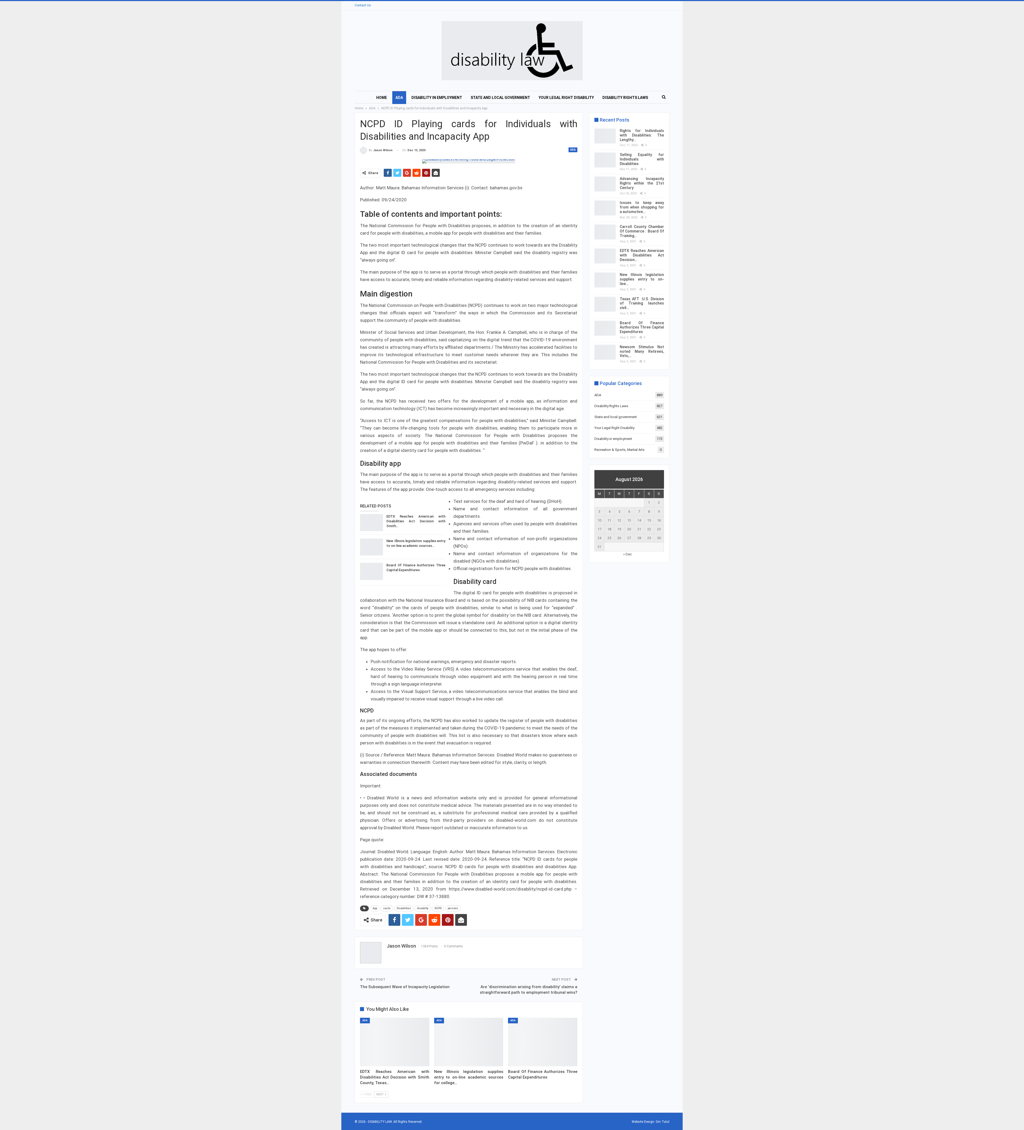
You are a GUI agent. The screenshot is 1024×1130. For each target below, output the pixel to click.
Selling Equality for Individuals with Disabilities (642, 159)
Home (381, 97)
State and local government (500, 97)
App (375, 908)
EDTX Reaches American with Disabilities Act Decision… (642, 255)
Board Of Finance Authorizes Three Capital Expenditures (642, 327)
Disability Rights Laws (625, 97)
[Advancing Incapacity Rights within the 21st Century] (605, 184)
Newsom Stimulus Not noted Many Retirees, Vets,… (642, 351)
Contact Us (363, 5)
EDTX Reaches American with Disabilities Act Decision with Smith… (415, 521)
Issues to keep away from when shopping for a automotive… (642, 207)
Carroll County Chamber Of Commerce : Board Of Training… (642, 231)
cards (387, 908)
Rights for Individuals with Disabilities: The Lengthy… (642, 135)
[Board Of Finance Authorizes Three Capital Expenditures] (371, 571)
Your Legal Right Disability (566, 97)
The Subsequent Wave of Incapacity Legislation (405, 986)
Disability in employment (436, 97)
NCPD (438, 908)
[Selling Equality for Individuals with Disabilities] (605, 160)
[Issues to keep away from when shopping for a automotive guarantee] (605, 208)
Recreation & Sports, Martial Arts (619, 450)
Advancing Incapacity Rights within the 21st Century (642, 183)
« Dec (627, 554)
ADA (399, 97)
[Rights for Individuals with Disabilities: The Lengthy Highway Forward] (605, 136)
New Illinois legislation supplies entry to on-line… (642, 279)
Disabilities (404, 908)
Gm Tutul (662, 1122)
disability (423, 908)
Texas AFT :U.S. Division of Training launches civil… (642, 303)
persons (453, 908)
